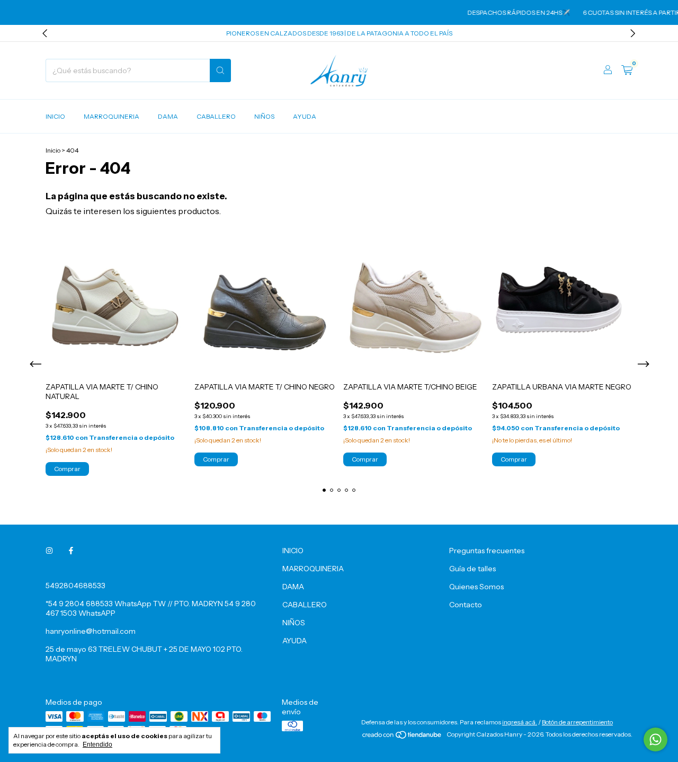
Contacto (465, 604)
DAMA (168, 116)
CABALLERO (216, 116)
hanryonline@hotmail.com (91, 631)
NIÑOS (264, 116)
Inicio (53, 150)
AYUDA (304, 116)
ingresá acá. (519, 722)
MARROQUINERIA (111, 116)
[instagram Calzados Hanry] (49, 550)
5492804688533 (75, 585)
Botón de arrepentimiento (577, 722)
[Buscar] (220, 70)
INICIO (55, 116)
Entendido (97, 744)
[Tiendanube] (402, 737)
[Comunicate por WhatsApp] (655, 739)
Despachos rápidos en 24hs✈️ (511, 12)
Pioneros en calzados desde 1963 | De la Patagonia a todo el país (339, 33)
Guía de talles (472, 568)
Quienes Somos (476, 586)
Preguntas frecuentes (486, 550)
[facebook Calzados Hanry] (71, 550)
